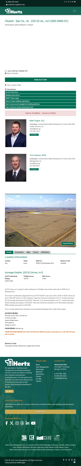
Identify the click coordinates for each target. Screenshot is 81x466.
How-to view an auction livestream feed (19, 107)
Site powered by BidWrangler (15, 463)
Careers (38, 381)
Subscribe (40, 412)
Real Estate (40, 369)
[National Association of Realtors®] (31, 438)
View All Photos (68, 243)
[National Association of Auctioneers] (24, 438)
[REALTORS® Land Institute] (44, 438)
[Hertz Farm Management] (13, 11)
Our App (38, 379)
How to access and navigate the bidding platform (23, 104)
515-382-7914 (35, 131)
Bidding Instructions (13, 95)
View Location (12, 85)
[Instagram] (68, 1)
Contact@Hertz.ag (60, 378)
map (19, 85)
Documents (19, 252)
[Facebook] (6, 423)
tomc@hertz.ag (35, 163)
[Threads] (70, 1)
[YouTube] (75, 1)
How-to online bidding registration (18, 101)
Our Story (9, 391)
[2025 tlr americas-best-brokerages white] (57, 438)
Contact (38, 376)
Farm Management (42, 367)
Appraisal (39, 372)
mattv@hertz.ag (35, 129)
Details (9, 252)
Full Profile (34, 134)
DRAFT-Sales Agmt (12, 98)
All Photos (45, 252)
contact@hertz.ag (16, 4)
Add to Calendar (12, 73)
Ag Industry (40, 374)
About (38, 365)
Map (28, 252)
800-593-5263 (13, 2)
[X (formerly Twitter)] (66, 1)
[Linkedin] (72, 1)
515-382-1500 (61, 374)
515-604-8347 (35, 166)
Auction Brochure (12, 92)
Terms (35, 252)
